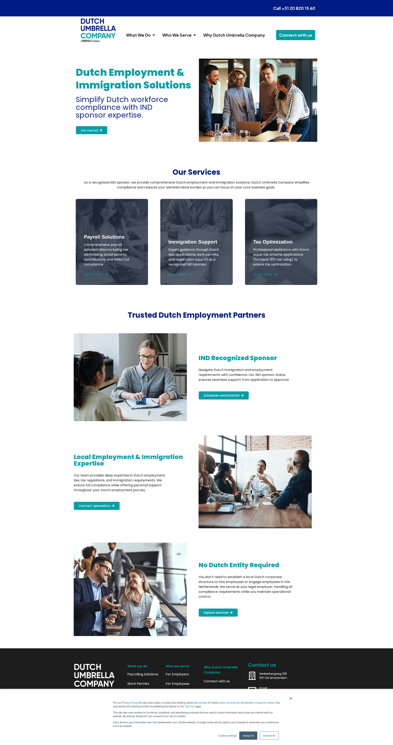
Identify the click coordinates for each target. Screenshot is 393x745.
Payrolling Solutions (142, 674)
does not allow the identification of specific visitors (246, 702)
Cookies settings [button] (227, 735)
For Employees (178, 683)
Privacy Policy (129, 702)
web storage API (202, 702)
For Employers (177, 674)
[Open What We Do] (154, 35)
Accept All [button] (248, 735)
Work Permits (138, 683)
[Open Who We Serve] (195, 35)
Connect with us (217, 681)
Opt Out (189, 706)
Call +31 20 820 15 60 (294, 8)
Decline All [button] (269, 735)
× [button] (290, 697)
